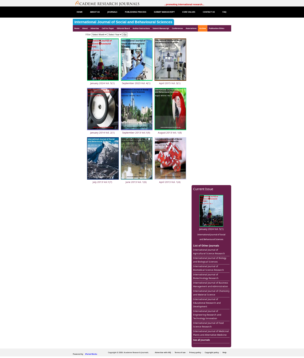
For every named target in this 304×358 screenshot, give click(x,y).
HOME (79, 12)
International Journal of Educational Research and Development (207, 303)
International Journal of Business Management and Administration (210, 284)
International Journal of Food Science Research (208, 324)
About (85, 28)
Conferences (177, 28)
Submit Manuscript (161, 28)
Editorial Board (123, 28)
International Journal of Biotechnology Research (205, 276)
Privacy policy (195, 352)
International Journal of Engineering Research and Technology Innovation (207, 315)
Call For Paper (108, 28)
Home (76, 28)
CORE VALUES (188, 12)
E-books (79, 34)
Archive (202, 28)
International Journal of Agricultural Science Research (209, 251)
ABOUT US (95, 12)
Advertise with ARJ (163, 352)
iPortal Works (91, 354)
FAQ (224, 12)
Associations (191, 28)
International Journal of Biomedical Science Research (208, 268)
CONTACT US (209, 12)
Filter (89, 34)
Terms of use (180, 352)
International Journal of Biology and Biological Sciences (209, 260)
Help (224, 352)
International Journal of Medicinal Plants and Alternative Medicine (211, 333)
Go (125, 34)
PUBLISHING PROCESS (135, 12)
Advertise (95, 28)
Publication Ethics (216, 28)
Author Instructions (141, 28)
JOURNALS (112, 12)
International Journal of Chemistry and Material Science (211, 292)
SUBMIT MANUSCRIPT (164, 12)
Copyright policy (212, 352)
